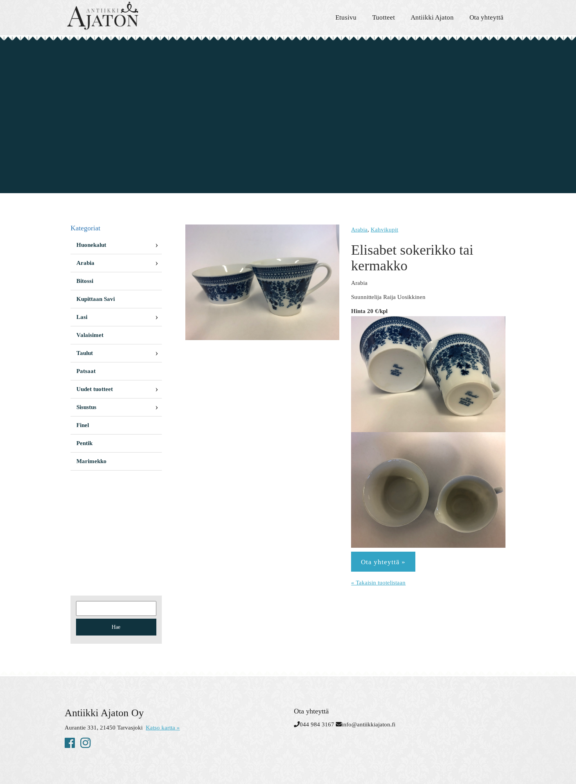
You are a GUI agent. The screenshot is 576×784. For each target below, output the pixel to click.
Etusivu (346, 17)
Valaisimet (89, 335)
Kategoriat (85, 228)
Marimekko (91, 461)
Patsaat (86, 371)
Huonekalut (91, 245)
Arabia (359, 229)
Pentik (84, 443)
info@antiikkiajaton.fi (368, 724)
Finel (82, 425)
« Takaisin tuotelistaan (378, 582)
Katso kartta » (163, 727)
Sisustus (86, 407)
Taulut (84, 353)
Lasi (81, 317)
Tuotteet (383, 17)
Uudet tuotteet (94, 389)
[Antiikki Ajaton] (135, 15)
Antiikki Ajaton (432, 17)
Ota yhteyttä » (383, 562)
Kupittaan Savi (95, 299)
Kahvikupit (384, 229)
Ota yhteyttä (486, 17)
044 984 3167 (317, 724)
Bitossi (84, 281)
